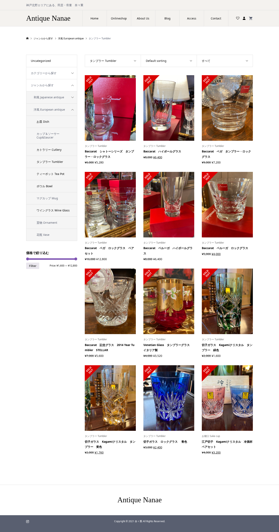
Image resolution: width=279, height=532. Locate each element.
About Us (143, 18)
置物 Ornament (47, 223)
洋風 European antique (49, 109)
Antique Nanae (48, 18)
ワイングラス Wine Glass (53, 210)
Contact (216, 18)
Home (94, 18)
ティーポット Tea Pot (50, 174)
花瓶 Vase (43, 235)
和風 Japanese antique (49, 97)
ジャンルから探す (42, 85)
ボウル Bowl (44, 186)
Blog (167, 18)
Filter (32, 266)
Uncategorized (41, 61)
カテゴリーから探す (44, 73)
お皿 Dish (43, 122)
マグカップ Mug (47, 198)
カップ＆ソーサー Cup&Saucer (48, 135)
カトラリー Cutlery (49, 150)
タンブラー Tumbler (50, 162)
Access (191, 18)
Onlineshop (119, 18)
